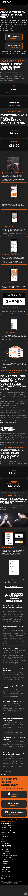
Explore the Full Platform (8, 825)
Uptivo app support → (7, 771)
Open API (3, 841)
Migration (3, 865)
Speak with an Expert (7, 877)
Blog (2, 873)
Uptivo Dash (4, 834)
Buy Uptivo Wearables (7, 851)
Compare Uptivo (5, 863)
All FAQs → (4, 774)
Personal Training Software (8, 859)
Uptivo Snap (4, 840)
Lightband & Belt (5, 850)
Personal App (4, 838)
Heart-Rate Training (6, 827)
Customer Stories (6, 871)
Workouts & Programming (8, 832)
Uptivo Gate (4, 836)
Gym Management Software (9, 855)
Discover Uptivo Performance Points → (11, 341)
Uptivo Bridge (5, 848)
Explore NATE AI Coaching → (14, 587)
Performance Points (6, 829)
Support (3, 878)
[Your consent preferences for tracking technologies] (25, 894)
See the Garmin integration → (9, 313)
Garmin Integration (6, 843)
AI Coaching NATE (6, 831)
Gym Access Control (6, 857)
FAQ (2, 875)
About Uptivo (4, 869)
